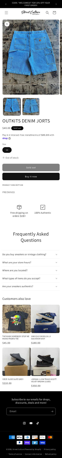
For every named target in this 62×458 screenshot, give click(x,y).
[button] (6, 12)
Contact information (33, 454)
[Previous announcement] (5, 4)
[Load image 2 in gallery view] (31, 106)
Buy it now (31, 176)
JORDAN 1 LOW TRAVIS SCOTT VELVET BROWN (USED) (44, 380)
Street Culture (18, 449)
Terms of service (15, 454)
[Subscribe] (51, 411)
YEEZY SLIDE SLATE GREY (12, 379)
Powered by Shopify (33, 449)
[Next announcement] (56, 4)
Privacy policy (50, 449)
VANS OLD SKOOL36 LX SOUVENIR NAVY (41, 337)
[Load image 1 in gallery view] (12, 106)
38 (9, 150)
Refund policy (50, 454)
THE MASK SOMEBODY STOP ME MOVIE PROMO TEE (15, 337)
